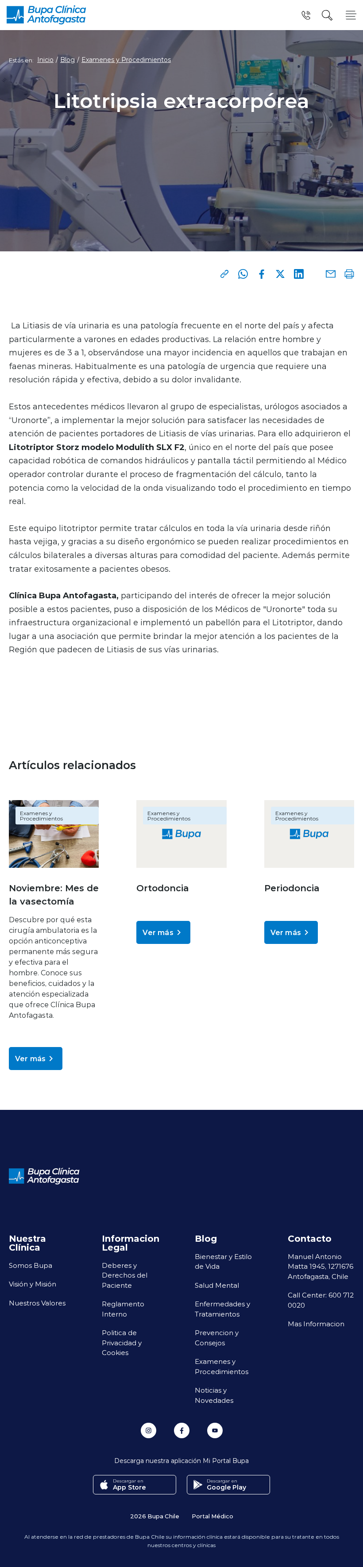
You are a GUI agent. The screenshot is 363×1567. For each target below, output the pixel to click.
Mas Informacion (316, 1323)
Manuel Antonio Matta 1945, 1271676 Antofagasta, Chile (320, 1266)
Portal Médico (212, 1516)
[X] (280, 274)
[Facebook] (261, 274)
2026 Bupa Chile (154, 1516)
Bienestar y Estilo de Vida (223, 1261)
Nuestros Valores (37, 1302)
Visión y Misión (32, 1283)
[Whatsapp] (243, 274)
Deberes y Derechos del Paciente (124, 1275)
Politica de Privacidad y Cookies (122, 1342)
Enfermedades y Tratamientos (222, 1308)
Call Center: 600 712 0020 (321, 1299)
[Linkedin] (299, 274)
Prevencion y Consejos (217, 1337)
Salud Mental (217, 1285)
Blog (67, 60)
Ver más (30, 1058)
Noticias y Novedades (214, 1395)
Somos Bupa (30, 1265)
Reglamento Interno (123, 1308)
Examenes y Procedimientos (126, 60)
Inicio (45, 60)
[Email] (331, 274)
